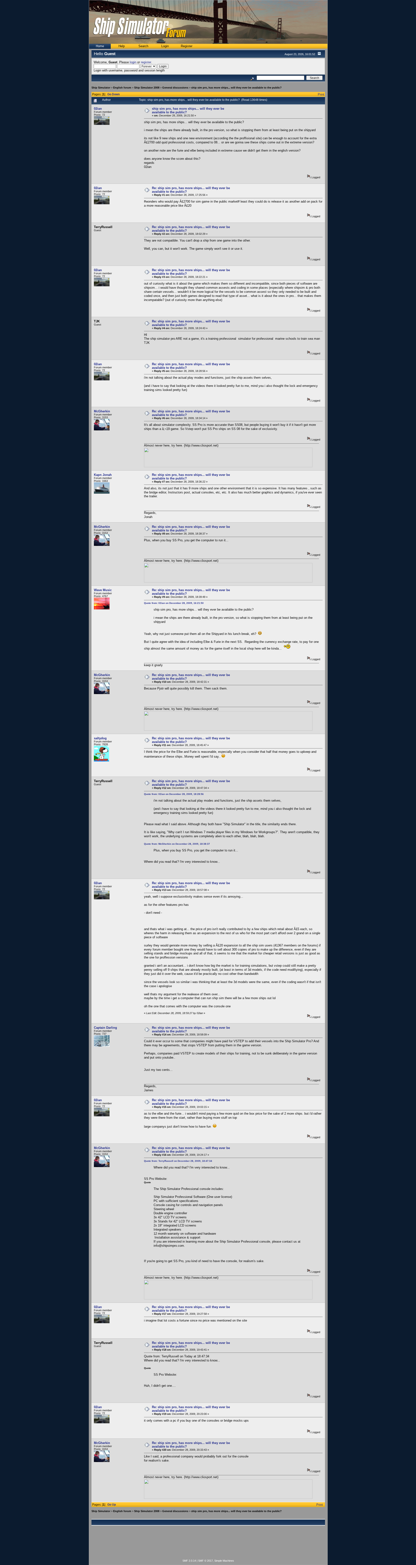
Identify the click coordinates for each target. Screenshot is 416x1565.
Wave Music (103, 590)
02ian (98, 108)
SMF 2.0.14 (189, 1560)
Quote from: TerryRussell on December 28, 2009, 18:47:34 (178, 1161)
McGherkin (102, 411)
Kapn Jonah (103, 475)
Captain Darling (105, 1027)
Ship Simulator (100, 87)
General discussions (175, 87)
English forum (122, 87)
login (133, 62)
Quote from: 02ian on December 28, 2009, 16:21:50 (174, 603)
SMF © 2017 (205, 1560)
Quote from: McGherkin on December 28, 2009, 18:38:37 (177, 844)
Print (321, 94)
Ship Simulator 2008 (146, 87)
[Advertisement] (208, 1545)
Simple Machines (224, 1560)
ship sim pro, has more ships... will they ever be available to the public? (236, 87)
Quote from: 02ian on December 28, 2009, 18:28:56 (174, 794)
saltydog (100, 738)
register (146, 62)
